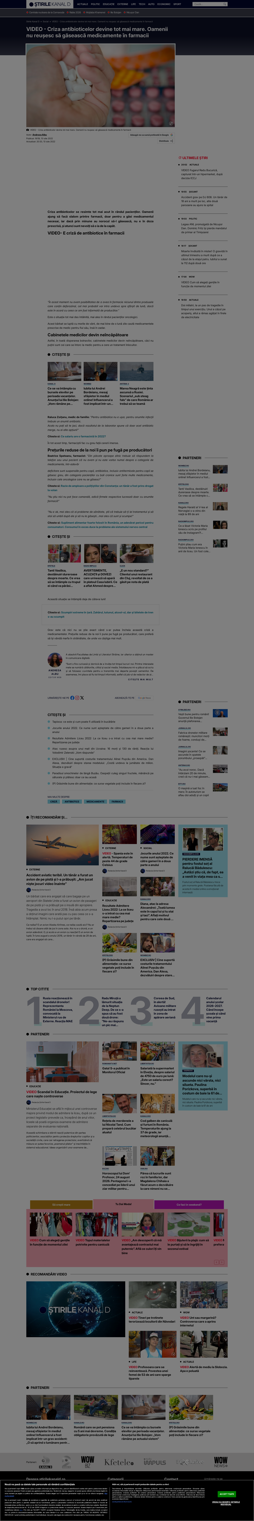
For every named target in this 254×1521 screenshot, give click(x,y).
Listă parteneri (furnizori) (122, 1502)
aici (21, 1510)
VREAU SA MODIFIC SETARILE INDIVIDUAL (226, 1503)
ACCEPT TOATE (227, 1494)
